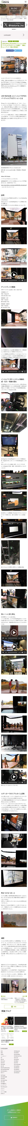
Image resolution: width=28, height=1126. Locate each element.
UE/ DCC (3, 1062)
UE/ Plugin (3, 1075)
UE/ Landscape (17, 1064)
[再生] (3, 280)
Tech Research (4, 1086)
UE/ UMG (3, 1081)
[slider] (12, 280)
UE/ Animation (17, 1054)
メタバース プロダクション (10, 86)
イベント (3, 1090)
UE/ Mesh (3, 1078)
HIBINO (22, 86)
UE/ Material (16, 1067)
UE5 (2, 1052)
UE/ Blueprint (17, 1051)
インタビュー (3, 1056)
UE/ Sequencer (17, 1071)
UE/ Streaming (4, 1080)
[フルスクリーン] (25, 280)
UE (1, 1057)
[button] (1, 25)
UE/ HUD (16, 1062)
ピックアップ (3, 1085)
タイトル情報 (3, 1091)
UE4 (2, 1051)
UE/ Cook (16, 1057)
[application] (14, 275)
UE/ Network (16, 1072)
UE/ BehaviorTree (18, 1056)
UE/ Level (3, 1061)
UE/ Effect (16, 1061)
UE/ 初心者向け (4, 1071)
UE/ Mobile (16, 1052)
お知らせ (3, 1093)
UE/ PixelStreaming (5, 1069)
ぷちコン (3, 1088)
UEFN (2, 1054)
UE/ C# (2, 1059)
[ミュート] (22, 280)
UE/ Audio (3, 1064)
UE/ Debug (16, 1059)
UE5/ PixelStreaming (5, 1067)
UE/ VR (2, 1066)
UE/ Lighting (16, 1066)
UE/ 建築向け (3, 1083)
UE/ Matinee (16, 1069)
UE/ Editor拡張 (4, 1076)
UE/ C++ (2, 1072)
